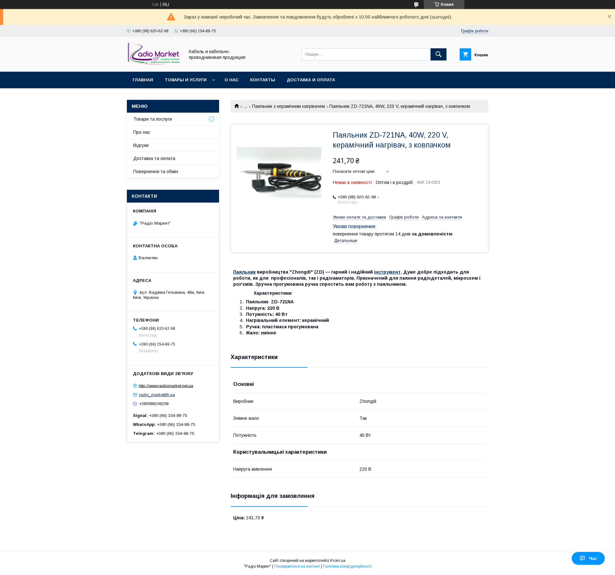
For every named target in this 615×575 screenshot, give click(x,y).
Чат (593, 558)
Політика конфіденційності (347, 566)
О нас (232, 79)
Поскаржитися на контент (297, 566)
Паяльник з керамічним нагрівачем (288, 106)
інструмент (387, 272)
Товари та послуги (152, 119)
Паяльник (244, 272)
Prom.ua (337, 560)
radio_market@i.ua (157, 394)
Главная (143, 79)
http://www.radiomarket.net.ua (166, 385)
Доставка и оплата (311, 79)
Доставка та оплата (154, 158)
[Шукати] (438, 54)
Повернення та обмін (155, 171)
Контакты (262, 79)
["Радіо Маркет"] (154, 63)
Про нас (141, 132)
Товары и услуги (186, 79)
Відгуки (141, 145)
